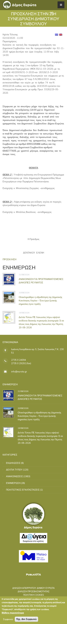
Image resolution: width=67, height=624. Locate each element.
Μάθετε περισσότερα (13, 612)
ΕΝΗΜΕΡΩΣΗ (13, 483)
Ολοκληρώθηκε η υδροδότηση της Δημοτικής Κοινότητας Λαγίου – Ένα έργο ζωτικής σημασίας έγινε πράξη (40, 300)
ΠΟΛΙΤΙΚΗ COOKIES (33, 594)
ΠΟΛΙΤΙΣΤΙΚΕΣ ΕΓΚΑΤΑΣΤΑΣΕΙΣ (23, 489)
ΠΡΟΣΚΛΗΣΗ (9, 259)
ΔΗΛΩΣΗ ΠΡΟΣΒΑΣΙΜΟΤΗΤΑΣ (33, 591)
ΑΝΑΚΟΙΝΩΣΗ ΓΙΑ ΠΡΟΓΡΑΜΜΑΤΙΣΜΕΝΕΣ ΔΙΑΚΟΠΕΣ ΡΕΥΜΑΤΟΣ (41, 281)
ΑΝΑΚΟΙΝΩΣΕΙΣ (14, 476)
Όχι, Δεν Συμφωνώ (26, 619)
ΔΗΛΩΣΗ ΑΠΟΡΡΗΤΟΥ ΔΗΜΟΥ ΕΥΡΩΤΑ (33, 588)
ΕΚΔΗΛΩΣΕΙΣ (13, 463)
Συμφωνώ (8, 619)
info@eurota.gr (19, 371)
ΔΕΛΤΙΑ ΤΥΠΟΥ (14, 469)
